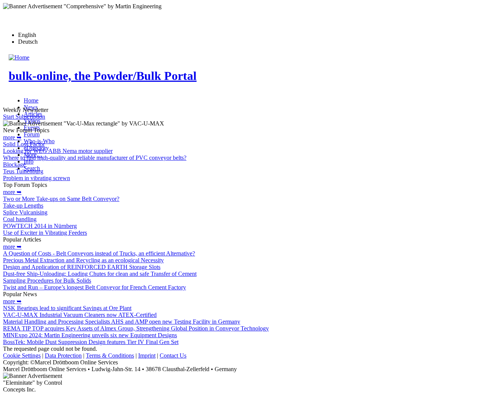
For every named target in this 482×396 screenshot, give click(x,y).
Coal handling (20, 219)
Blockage (14, 164)
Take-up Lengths (23, 205)
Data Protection (63, 355)
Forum (32, 134)
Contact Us (173, 355)
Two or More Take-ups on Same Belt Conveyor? (61, 199)
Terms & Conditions (110, 355)
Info (29, 161)
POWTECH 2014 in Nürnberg (40, 226)
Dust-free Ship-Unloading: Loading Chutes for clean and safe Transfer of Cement (100, 274)
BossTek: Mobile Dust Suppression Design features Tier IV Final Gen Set (90, 342)
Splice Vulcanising (25, 212)
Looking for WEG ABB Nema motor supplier (58, 151)
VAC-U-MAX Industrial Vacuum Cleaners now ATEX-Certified (80, 315)
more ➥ (12, 137)
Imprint (147, 355)
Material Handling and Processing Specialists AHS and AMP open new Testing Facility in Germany (121, 321)
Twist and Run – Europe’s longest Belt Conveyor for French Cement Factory (94, 287)
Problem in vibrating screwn (36, 178)
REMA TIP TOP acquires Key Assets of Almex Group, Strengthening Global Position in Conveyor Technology (136, 328)
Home (31, 100)
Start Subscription (24, 116)
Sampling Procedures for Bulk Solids (47, 280)
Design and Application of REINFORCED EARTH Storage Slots (81, 267)
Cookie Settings (22, 355)
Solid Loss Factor (24, 144)
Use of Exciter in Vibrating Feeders (45, 232)
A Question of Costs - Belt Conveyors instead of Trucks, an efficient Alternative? (99, 253)
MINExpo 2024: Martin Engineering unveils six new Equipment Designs (90, 335)
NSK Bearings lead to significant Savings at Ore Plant (67, 308)
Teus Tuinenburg (23, 171)
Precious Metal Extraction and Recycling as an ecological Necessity (83, 260)
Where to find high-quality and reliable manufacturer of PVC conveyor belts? (94, 157)
